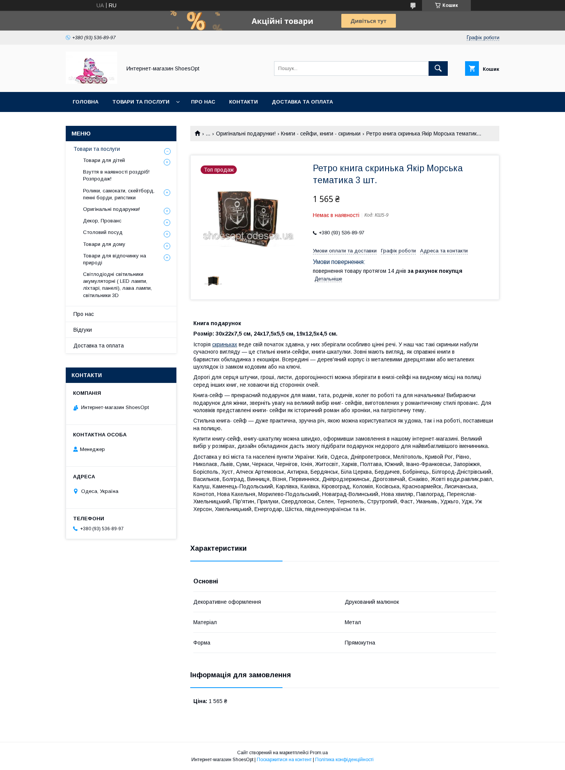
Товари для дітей (104, 160)
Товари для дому (104, 244)
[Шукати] (438, 68)
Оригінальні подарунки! (246, 133)
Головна (85, 102)
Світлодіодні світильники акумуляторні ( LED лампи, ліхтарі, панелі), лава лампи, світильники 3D (117, 284)
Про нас (203, 102)
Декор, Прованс (102, 221)
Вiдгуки (82, 330)
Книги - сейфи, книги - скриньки (321, 133)
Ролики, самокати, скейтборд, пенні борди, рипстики (119, 194)
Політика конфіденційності (344, 759)
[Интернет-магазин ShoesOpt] (91, 82)
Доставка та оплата (302, 102)
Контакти (243, 102)
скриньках (224, 344)
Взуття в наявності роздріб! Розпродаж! (116, 175)
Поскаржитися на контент (284, 759)
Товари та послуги (141, 102)
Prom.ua (319, 752)
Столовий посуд (103, 232)
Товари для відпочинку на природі (114, 259)
